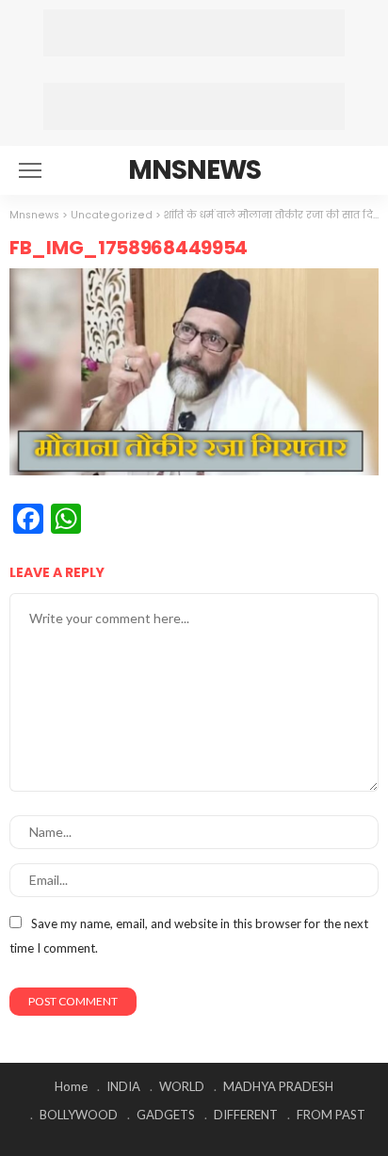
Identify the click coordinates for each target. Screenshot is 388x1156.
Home (71, 1086)
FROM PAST (331, 1114)
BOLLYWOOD (79, 1114)
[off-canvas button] (30, 170)
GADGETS (166, 1114)
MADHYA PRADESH (278, 1086)
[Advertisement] (194, 32)
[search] (354, 170)
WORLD (181, 1086)
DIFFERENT (246, 1114)
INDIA (123, 1086)
